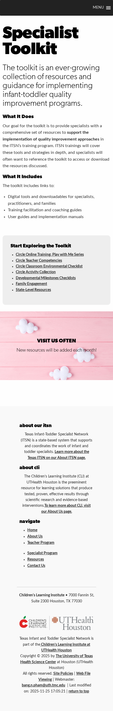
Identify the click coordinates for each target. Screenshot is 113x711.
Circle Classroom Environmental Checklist (49, 266)
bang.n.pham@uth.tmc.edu (43, 685)
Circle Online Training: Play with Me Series (50, 255)
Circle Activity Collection (36, 272)
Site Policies (63, 673)
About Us (35, 536)
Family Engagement (31, 284)
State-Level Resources (33, 290)
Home (32, 530)
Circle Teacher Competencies (39, 261)
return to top (79, 691)
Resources (35, 559)
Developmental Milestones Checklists (46, 278)
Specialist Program (42, 553)
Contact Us (36, 566)
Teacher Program (40, 543)
